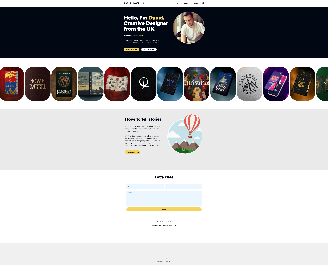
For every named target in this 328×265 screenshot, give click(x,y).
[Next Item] (325, 84)
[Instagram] (203, 3)
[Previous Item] (3, 84)
